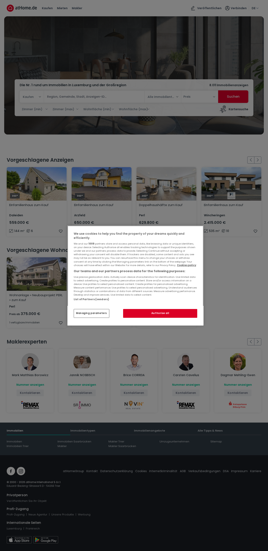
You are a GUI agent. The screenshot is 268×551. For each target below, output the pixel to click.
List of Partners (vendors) (91, 299)
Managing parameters (91, 313)
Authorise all (160, 313)
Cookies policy (186, 265)
